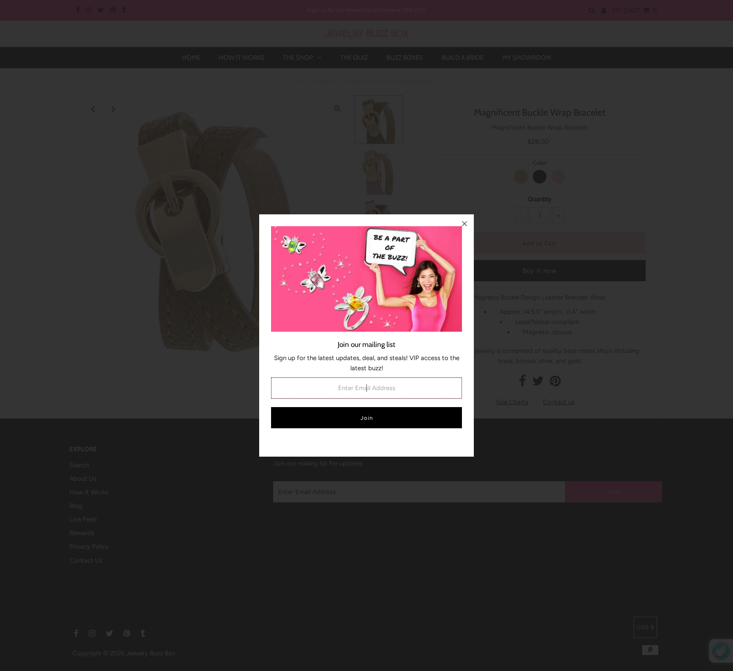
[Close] (464, 223)
